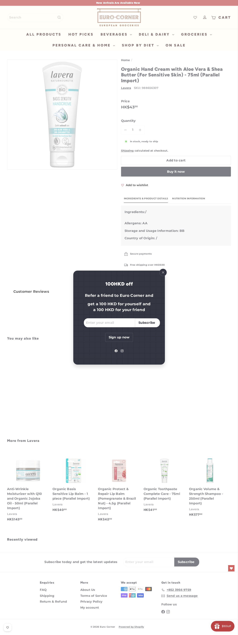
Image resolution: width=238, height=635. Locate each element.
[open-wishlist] (231, 568)
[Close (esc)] (163, 272)
